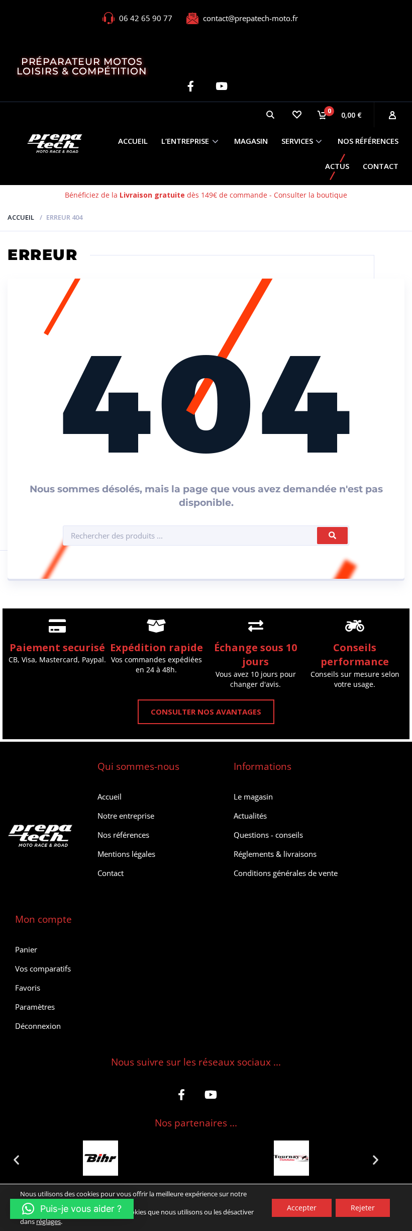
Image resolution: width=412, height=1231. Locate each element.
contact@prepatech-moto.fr (250, 18)
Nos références (368, 141)
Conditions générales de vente (286, 873)
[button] (16, 1159)
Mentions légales (126, 854)
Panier (26, 949)
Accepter (302, 1207)
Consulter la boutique (310, 195)
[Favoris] (296, 114)
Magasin (251, 141)
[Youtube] (221, 86)
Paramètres (35, 1007)
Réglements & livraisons (275, 854)
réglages (48, 1220)
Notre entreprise (125, 816)
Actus (337, 166)
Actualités (250, 816)
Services (297, 141)
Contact (380, 166)
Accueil (133, 141)
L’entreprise (185, 141)
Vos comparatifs (43, 968)
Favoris (27, 988)
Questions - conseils (268, 835)
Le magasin (253, 797)
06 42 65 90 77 (145, 18)
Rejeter (363, 1207)
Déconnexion (38, 1026)
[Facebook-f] (190, 86)
